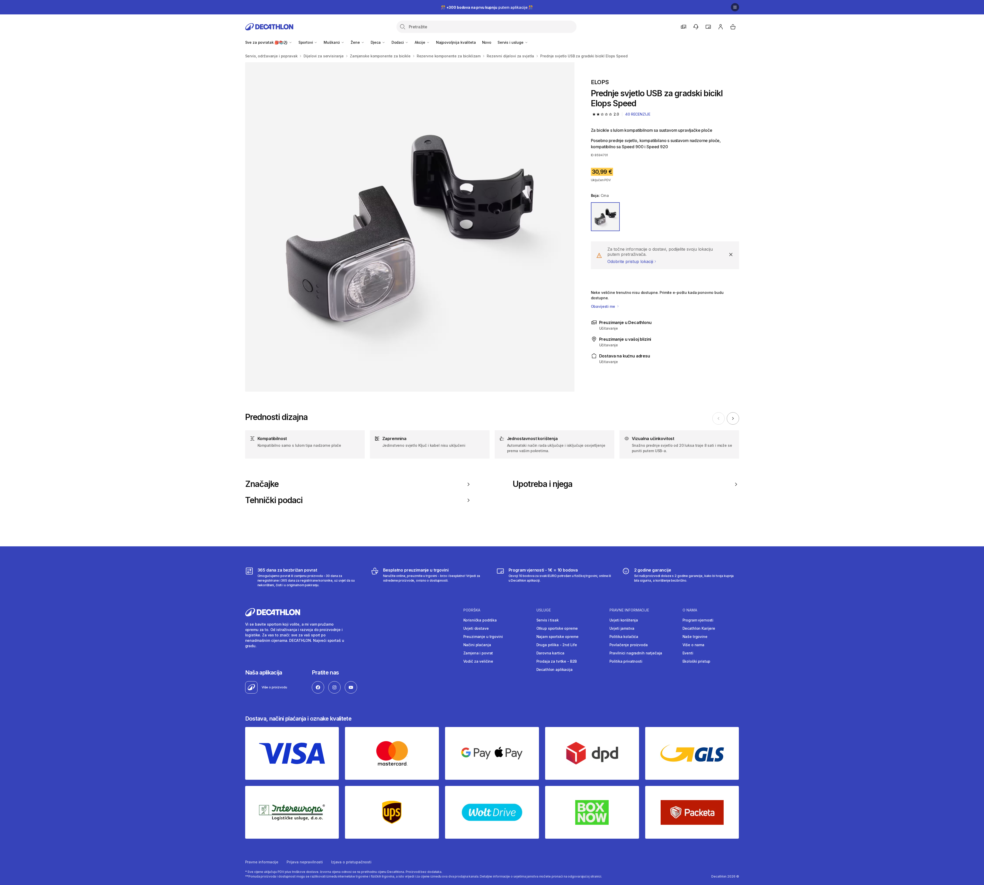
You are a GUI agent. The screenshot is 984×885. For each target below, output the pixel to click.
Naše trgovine (694, 636)
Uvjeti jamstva (621, 628)
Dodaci (398, 42)
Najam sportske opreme (557, 636)
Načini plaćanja (477, 645)
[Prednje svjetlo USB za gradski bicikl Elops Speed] (409, 227)
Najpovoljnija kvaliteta (456, 42)
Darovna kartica (550, 653)
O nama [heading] (689, 610)
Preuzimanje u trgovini (483, 636)
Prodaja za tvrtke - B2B (556, 661)
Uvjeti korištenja (623, 620)
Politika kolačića (624, 636)
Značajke (262, 484)
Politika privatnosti (625, 661)
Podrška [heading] (471, 610)
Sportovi (306, 42)
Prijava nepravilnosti (305, 862)
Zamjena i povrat (478, 653)
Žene (356, 42)
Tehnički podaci (274, 500)
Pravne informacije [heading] (629, 610)
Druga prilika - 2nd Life (556, 645)
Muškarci (332, 42)
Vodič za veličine (478, 661)
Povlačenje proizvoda (628, 645)
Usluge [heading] (543, 610)
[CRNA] (605, 216)
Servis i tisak (547, 620)
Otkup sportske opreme (557, 628)
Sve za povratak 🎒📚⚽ (267, 42)
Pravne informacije (261, 862)
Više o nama (693, 645)
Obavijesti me (603, 306)
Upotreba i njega (543, 484)
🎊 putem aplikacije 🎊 (487, 7)
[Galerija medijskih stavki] (409, 227)
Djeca (376, 42)
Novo (486, 42)
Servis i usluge (511, 42)
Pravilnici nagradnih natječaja (635, 653)
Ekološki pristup (696, 661)
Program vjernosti (698, 620)
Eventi (687, 653)
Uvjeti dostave (476, 628)
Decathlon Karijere (698, 628)
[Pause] (735, 7)
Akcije (420, 42)
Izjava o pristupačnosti (351, 862)
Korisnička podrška (480, 620)
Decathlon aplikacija (554, 669)
